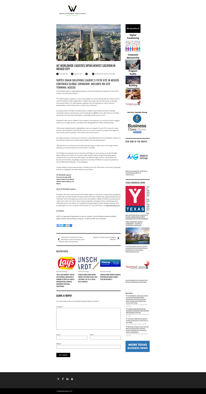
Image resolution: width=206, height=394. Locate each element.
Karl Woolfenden (63, 74)
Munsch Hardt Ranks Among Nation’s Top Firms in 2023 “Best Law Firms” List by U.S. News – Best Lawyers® (88, 278)
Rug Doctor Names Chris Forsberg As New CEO (104, 238)
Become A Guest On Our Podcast (122, 4)
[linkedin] (140, 4)
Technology (112, 74)
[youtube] (143, 4)
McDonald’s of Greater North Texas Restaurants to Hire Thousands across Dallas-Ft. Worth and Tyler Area (72, 239)
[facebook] (137, 4)
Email (92, 335)
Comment (59, 307)
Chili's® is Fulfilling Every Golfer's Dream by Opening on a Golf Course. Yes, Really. (137, 320)
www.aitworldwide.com (113, 205)
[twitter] (134, 4)
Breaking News (99, 74)
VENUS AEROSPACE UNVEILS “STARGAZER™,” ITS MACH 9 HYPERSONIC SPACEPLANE (134, 223)
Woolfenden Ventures (63, 391)
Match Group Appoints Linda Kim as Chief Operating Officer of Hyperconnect (136, 172)
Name (58, 335)
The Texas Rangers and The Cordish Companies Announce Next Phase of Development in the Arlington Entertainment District (137, 249)
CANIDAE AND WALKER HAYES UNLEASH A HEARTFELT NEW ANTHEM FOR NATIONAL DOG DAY (137, 310)
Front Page (64, 271)
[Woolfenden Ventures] (72, 18)
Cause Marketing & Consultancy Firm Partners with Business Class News (137, 281)
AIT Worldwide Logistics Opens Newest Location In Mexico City (85, 67)
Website (58, 344)
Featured (106, 74)
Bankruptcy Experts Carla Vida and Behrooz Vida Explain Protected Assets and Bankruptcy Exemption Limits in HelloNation (137, 329)
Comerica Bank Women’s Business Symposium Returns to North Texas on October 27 (110, 276)
